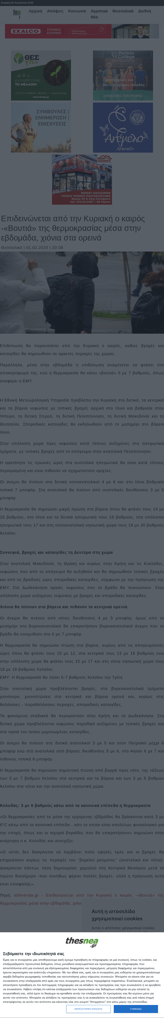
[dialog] (82, 975)
